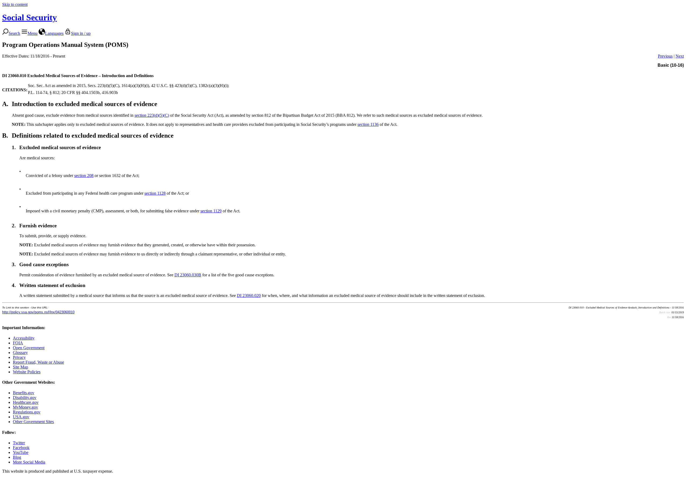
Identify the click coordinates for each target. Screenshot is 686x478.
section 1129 (211, 211)
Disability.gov (24, 397)
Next (680, 56)
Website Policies (26, 372)
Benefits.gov (23, 392)
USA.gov (21, 417)
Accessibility (24, 338)
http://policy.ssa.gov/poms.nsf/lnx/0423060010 (38, 312)
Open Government (28, 347)
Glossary (20, 352)
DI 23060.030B (187, 275)
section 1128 (155, 193)
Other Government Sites (33, 421)
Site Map (20, 367)
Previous (665, 56)
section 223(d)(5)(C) (152, 115)
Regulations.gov (26, 412)
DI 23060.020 (249, 295)
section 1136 (368, 124)
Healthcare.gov (26, 402)
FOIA (18, 343)
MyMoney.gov (25, 407)
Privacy (19, 357)
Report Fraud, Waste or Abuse (38, 362)
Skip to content (15, 4)
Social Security (29, 17)
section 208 (84, 175)
